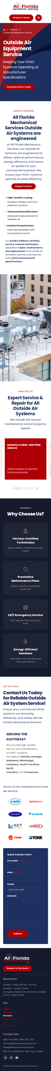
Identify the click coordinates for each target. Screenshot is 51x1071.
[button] (38, 18)
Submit (17, 933)
